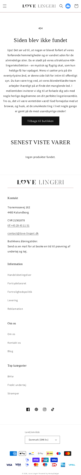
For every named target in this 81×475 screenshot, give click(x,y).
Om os (11, 334)
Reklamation (15, 308)
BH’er (11, 376)
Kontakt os (14, 342)
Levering (13, 300)
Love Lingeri (33, 473)
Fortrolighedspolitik (20, 291)
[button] (5, 6)
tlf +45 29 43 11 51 (18, 225)
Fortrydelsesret (17, 283)
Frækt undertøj (17, 385)
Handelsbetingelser (19, 275)
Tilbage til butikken (40, 121)
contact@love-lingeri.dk (23, 233)
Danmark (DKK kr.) (39, 439)
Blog (10, 351)
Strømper (13, 393)
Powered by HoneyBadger (49, 473)
